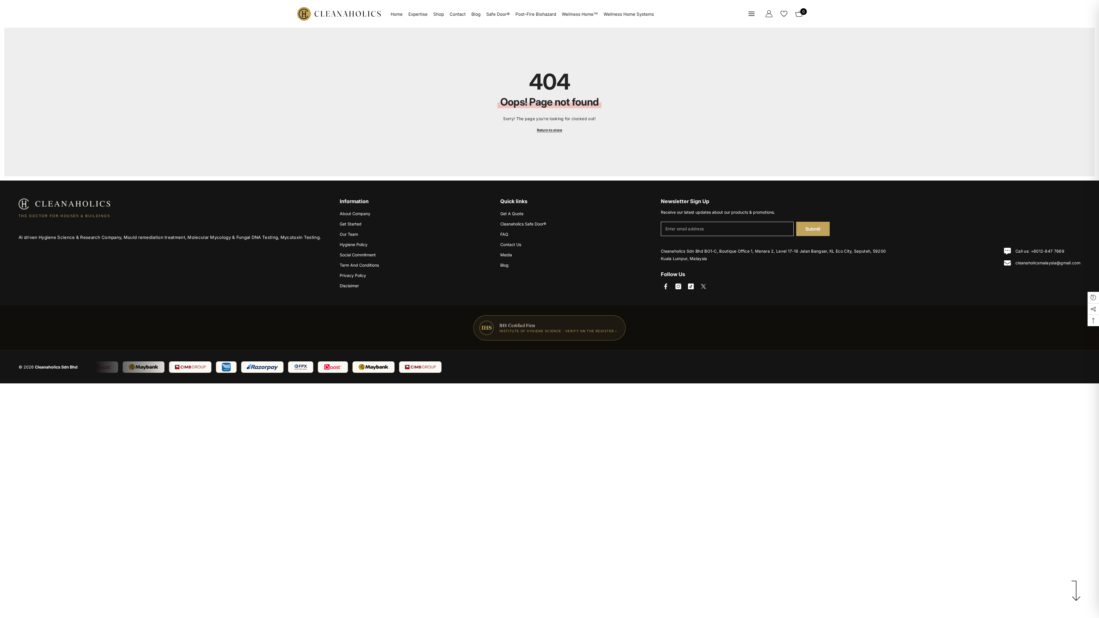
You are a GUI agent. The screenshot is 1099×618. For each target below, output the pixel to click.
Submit (812, 229)
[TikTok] (691, 286)
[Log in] (769, 13)
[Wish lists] (783, 13)
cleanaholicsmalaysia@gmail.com (1047, 262)
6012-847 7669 (1048, 251)
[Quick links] (752, 14)
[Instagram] (678, 286)
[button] (1093, 297)
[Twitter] (703, 286)
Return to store (549, 130)
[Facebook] (666, 286)
